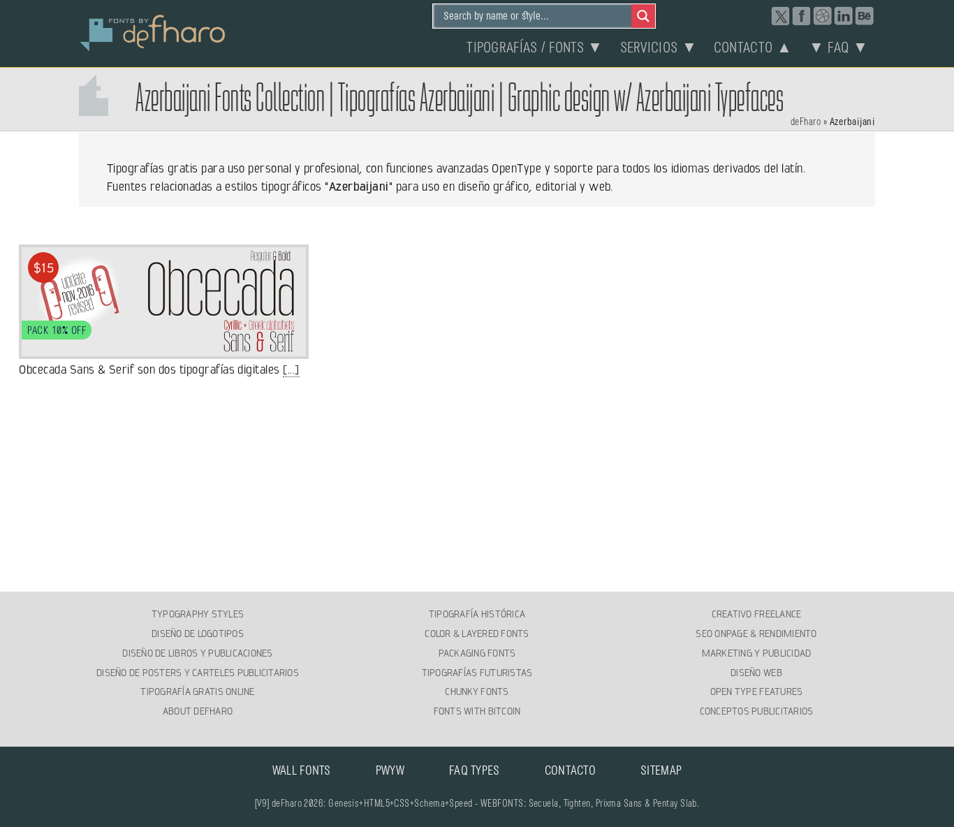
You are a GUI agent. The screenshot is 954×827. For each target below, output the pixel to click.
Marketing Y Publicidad (757, 653)
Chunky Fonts (476, 691)
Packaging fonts (477, 653)
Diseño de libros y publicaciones (197, 653)
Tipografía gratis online (197, 691)
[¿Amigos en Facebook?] (801, 16)
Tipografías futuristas (477, 672)
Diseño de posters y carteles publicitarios (197, 672)
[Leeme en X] (780, 16)
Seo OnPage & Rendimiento (756, 633)
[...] (291, 369)
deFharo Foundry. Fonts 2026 (153, 31)
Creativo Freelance (757, 614)
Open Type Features (756, 691)
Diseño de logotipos (198, 633)
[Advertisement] (477, 485)
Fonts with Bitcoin (477, 711)
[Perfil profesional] (843, 16)
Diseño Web (756, 672)
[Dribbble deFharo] (822, 16)
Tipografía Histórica (477, 614)
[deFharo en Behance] (864, 16)
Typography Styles (198, 614)
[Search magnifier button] (643, 16)
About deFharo (198, 711)
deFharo (806, 122)
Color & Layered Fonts (477, 633)
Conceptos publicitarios (757, 711)
